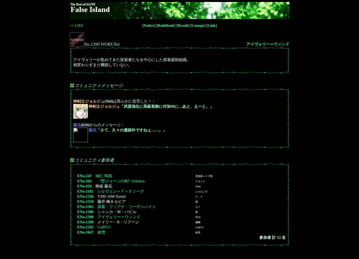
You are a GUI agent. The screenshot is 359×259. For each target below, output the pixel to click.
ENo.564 (84, 181)
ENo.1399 (85, 222)
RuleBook (166, 25)
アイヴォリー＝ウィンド (267, 44)
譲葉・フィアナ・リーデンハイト (126, 207)
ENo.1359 (85, 201)
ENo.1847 (85, 232)
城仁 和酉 (103, 176)
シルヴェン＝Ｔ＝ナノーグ (120, 191)
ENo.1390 (85, 217)
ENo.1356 (85, 196)
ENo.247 (84, 176)
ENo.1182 (85, 191)
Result (183, 25)
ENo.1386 (85, 212)
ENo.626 (84, 186)
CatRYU (104, 227)
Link (212, 25)
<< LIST (76, 25)
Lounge (197, 25)
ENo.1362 (85, 207)
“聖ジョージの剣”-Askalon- (120, 181)
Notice (149, 25)
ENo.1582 (85, 227)
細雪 (101, 232)
